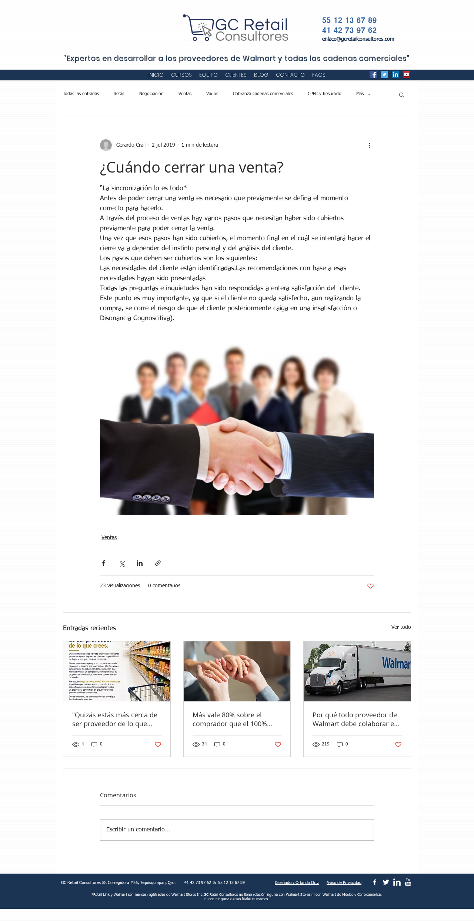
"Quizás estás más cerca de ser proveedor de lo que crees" (114, 719)
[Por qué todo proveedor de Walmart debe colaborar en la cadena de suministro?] (357, 671)
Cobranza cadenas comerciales (263, 94)
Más (360, 94)
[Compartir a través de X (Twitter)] (121, 563)
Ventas (184, 94)
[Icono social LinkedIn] (395, 74)
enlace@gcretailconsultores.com (358, 39)
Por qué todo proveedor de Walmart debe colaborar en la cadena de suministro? (355, 719)
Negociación (151, 94)
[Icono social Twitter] (384, 74)
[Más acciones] (369, 145)
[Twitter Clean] (386, 882)
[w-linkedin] (397, 882)
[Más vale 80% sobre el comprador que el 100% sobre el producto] (237, 671)
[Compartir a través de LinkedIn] (139, 563)
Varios (212, 94)
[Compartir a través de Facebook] (103, 563)
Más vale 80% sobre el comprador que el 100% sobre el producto (230, 719)
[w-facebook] (374, 882)
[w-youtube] (408, 882)
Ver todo (401, 627)
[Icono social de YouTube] (406, 74)
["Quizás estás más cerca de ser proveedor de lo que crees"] (116, 671)
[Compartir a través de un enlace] (157, 563)
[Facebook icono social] (373, 74)
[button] (401, 94)
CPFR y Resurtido (324, 94)
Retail (119, 94)
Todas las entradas (81, 94)
